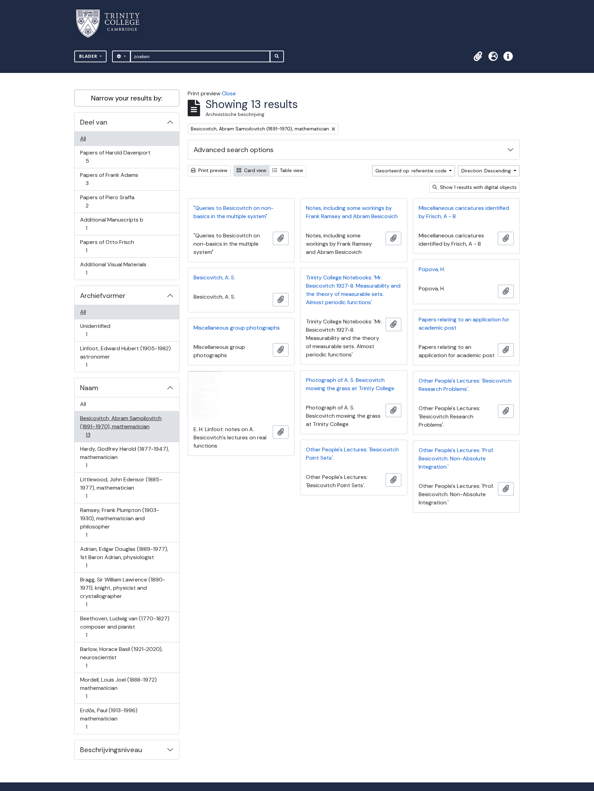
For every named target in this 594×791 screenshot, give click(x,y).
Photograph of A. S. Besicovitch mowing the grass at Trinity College (350, 384)
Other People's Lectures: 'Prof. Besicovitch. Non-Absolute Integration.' (456, 458)
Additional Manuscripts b (111, 224)
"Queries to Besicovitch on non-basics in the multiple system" (234, 212)
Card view (254, 170)
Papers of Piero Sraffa (107, 201)
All (83, 138)
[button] (477, 56)
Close (229, 93)
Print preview (212, 170)
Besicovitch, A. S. (214, 277)
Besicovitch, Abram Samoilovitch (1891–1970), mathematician (121, 426)
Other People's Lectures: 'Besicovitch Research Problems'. (465, 385)
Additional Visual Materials (113, 268)
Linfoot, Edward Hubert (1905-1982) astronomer (125, 356)
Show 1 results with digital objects (478, 187)
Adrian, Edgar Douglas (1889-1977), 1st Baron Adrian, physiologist (124, 557)
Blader (89, 56)
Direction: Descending (486, 171)
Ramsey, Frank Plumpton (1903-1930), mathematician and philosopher (119, 522)
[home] (112, 23)
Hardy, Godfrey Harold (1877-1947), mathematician (124, 457)
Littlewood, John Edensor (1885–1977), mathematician (121, 487)
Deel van (93, 122)
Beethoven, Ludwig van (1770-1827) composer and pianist (124, 626)
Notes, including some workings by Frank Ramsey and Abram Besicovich (352, 212)
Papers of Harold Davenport (115, 156)
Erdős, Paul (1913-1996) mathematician (109, 718)
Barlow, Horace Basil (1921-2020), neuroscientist (121, 657)
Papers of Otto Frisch (107, 246)
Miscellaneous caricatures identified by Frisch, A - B (464, 212)
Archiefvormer (102, 295)
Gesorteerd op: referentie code (411, 171)
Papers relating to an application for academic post (464, 323)
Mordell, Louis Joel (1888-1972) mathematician (118, 688)
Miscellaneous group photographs (237, 327)
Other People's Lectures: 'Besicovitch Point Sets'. (352, 453)
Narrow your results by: (127, 98)
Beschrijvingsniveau (111, 749)
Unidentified (95, 330)
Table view (290, 170)
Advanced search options (234, 149)
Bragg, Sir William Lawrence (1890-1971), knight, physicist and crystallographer (122, 592)
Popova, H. (432, 269)
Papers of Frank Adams (109, 179)
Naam (89, 387)
